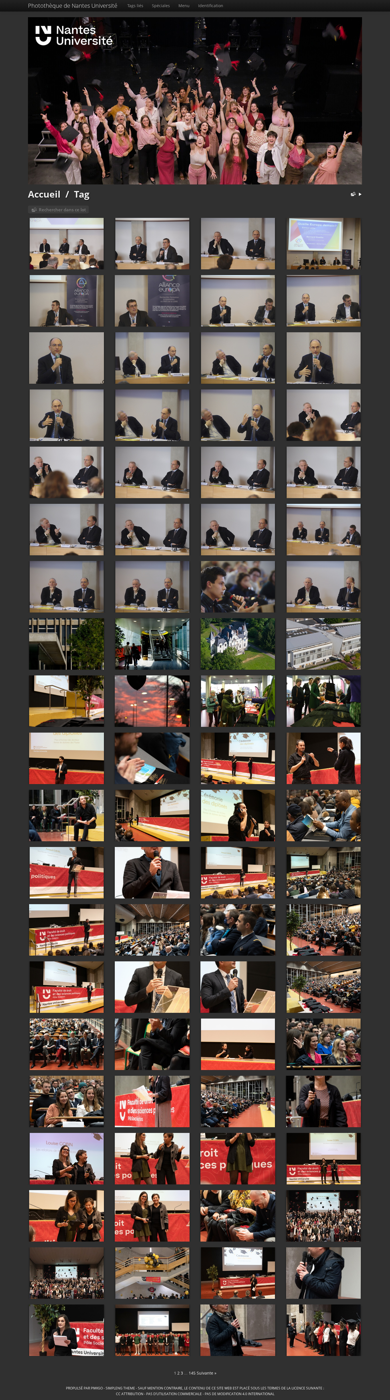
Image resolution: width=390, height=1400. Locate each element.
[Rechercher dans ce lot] (352, 194)
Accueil (44, 194)
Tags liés (135, 5)
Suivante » (206, 1373)
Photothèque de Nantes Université (72, 5)
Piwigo (97, 1388)
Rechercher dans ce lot (62, 209)
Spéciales (161, 5)
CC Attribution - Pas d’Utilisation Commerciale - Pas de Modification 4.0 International (195, 1393)
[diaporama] (360, 194)
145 (192, 1373)
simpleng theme (120, 1388)
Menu (184, 5)
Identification (210, 5)
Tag (81, 194)
